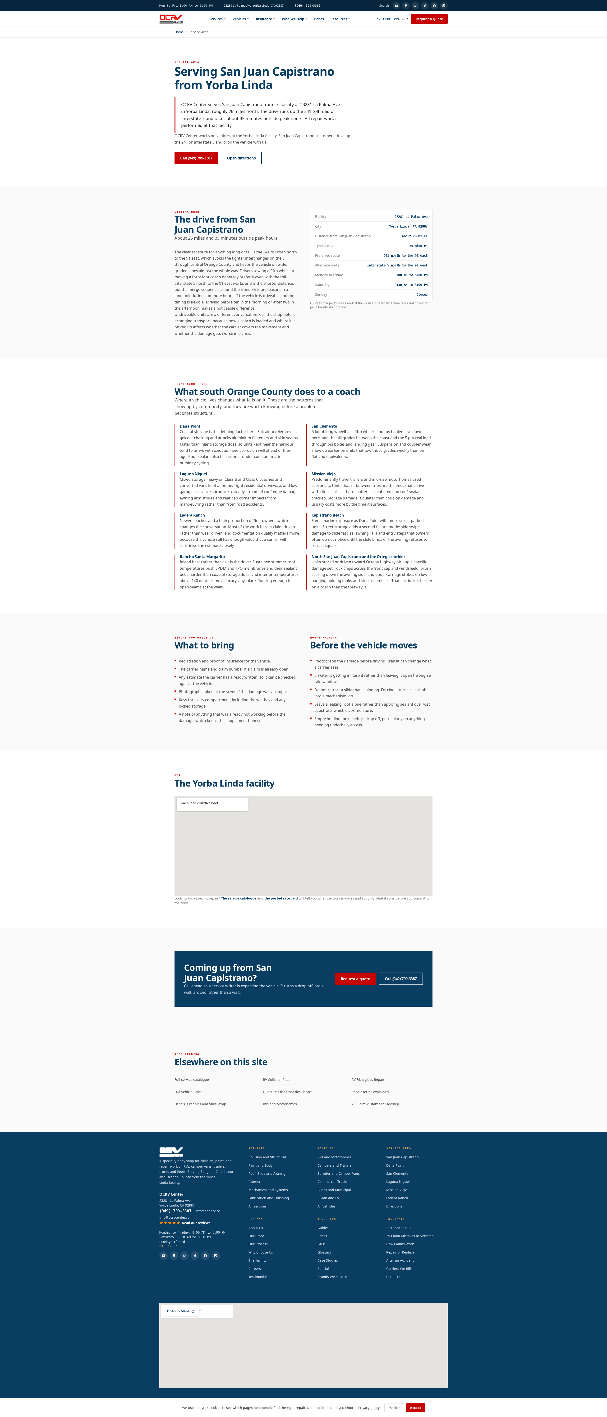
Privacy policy (368, 1407)
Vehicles (239, 19)
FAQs (321, 1244)
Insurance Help (398, 1228)
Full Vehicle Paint (188, 1092)
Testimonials (258, 1276)
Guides (323, 1228)
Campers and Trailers (334, 1165)
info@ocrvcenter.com (176, 1217)
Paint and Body (260, 1165)
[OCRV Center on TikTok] (425, 5)
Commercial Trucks (332, 1181)
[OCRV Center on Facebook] (434, 5)
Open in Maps (178, 1311)
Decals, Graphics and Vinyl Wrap (200, 1104)
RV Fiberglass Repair (368, 1079)
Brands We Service (332, 1276)
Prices (319, 19)
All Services (257, 1206)
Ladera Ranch (397, 1198)
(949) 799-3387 (308, 5)
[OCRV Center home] (171, 19)
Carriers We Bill (398, 1268)
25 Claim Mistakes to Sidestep (375, 1104)
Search (384, 6)
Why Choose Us (260, 1252)
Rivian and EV (328, 1198)
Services (216, 19)
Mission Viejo (396, 1190)
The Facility (257, 1260)
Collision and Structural (267, 1157)
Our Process (258, 1244)
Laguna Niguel (398, 1181)
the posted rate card (281, 898)
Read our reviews (196, 1223)
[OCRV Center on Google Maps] (406, 5)
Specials (324, 1268)
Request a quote (355, 978)
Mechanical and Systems (268, 1190)
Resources (339, 19)
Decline (394, 1407)
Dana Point (395, 1165)
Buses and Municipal (334, 1190)
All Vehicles (326, 1206)
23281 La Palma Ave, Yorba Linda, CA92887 (254, 6)
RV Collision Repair (278, 1079)
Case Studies (327, 1260)
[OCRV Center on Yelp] (415, 5)
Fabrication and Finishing (268, 1198)
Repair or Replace (400, 1252)
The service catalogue (238, 898)
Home (179, 32)
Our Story (256, 1236)
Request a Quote (429, 19)
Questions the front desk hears (287, 1092)
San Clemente (397, 1173)
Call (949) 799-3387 (196, 158)
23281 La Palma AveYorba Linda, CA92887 (177, 1202)
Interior (254, 1181)
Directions (394, 1206)
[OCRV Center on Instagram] (444, 5)
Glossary (324, 1252)
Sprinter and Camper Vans (338, 1173)
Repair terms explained (370, 1092)
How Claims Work (400, 1244)
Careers (254, 1268)
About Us (255, 1228)
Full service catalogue (192, 1079)
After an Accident (400, 1260)
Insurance (264, 19)
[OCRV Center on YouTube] (396, 5)
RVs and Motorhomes (280, 1104)
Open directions (241, 158)
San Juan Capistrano (402, 1157)
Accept (415, 1407)
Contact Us (394, 1276)
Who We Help (293, 19)
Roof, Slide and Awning (266, 1173)
